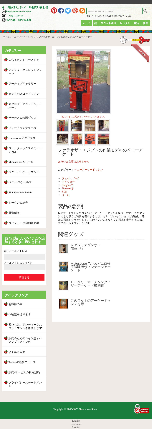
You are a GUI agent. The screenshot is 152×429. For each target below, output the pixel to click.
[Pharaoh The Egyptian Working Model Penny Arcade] (83, 113)
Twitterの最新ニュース (22, 362)
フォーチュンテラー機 (22, 128)
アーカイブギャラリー (22, 83)
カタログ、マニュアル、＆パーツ (25, 105)
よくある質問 (17, 352)
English (76, 420)
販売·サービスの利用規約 (24, 372)
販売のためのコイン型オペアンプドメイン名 (25, 339)
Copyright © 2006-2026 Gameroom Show (75, 409)
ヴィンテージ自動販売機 (24, 223)
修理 (145, 23)
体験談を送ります (20, 314)
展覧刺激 (14, 212)
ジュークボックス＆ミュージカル (25, 149)
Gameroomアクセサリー (23, 138)
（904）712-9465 (14, 15)
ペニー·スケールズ (20, 182)
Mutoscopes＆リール (21, 162)
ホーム (87, 23)
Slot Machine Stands (20, 192)
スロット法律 (108, 23)
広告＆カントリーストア (24, 59)
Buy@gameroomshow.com (18, 11)
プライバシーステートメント (25, 384)
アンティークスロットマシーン (25, 71)
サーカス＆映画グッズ (22, 117)
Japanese (76, 424)
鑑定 (136, 23)
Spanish (76, 427)
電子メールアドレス (15, 250)
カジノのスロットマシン (24, 93)
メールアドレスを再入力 (18, 262)
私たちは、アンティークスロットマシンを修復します (25, 326)
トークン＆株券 (18, 202)
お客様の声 (15, 304)
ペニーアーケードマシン (24, 36)
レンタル (125, 23)
